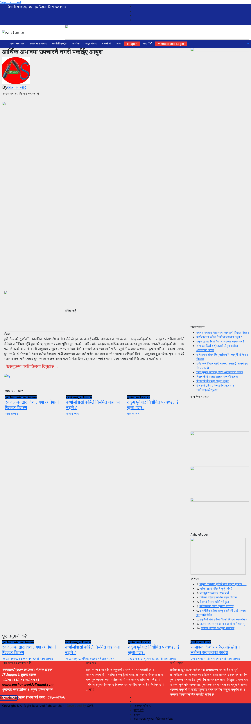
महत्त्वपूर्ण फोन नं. (142, 706)
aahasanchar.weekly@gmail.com (27, 684)
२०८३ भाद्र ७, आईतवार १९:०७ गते (21, 659)
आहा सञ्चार (16, 87)
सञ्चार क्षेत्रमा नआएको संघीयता (217, 628)
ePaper (132, 44)
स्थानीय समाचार (38, 43)
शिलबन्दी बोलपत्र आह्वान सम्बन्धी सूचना (217, 377)
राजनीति (106, 43)
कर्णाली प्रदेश (59, 43)
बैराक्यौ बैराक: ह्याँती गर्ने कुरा (214, 602)
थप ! (91, 689)
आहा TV (147, 43)
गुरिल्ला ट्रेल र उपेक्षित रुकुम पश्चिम (218, 597)
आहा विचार (91, 43)
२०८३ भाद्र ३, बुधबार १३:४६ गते (145, 659)
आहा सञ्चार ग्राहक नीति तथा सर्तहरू (153, 719)
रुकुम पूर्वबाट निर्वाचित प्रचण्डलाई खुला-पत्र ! (152, 404)
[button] (248, 44)
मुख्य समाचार (17, 43)
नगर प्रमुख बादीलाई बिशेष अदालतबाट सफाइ (219, 372)
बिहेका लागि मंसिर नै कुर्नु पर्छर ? (216, 588)
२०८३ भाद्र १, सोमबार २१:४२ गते (209, 659)
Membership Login (171, 44)
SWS (90, 706)
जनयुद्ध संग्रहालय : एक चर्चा (214, 593)
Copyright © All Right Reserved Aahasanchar (33, 706)
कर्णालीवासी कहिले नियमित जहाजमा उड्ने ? (93, 404)
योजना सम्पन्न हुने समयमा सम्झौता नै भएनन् (222, 624)
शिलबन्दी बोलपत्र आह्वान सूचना (212, 381)
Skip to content (10, 2)
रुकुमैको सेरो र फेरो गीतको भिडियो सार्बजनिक (223, 619)
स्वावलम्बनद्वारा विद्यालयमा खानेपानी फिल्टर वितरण (32, 404)
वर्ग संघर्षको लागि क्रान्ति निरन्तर (217, 606)
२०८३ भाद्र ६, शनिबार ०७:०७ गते (83, 659)
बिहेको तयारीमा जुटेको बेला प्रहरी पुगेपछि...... (223, 584)
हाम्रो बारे (139, 710)
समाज (208, 642)
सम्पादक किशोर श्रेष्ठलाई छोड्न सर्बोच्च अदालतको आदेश (215, 649)
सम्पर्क (137, 714)
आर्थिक (76, 43)
